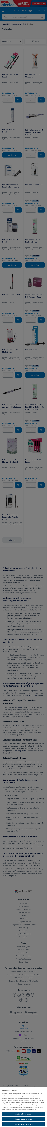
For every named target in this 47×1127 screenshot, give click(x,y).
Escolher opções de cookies (23, 1124)
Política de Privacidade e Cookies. (25, 1109)
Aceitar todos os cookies (23, 1114)
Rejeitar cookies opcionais (23, 1119)
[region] (23, 1107)
